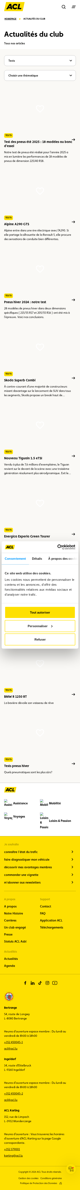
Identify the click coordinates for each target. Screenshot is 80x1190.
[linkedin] (32, 982)
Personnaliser (38, 626)
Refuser (40, 639)
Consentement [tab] (15, 558)
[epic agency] (60, 1183)
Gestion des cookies (28, 1178)
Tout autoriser (40, 612)
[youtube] (54, 982)
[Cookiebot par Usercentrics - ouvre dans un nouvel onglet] (57, 547)
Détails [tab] (37, 558)
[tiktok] (40, 982)
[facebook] (25, 982)
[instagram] (47, 982)
